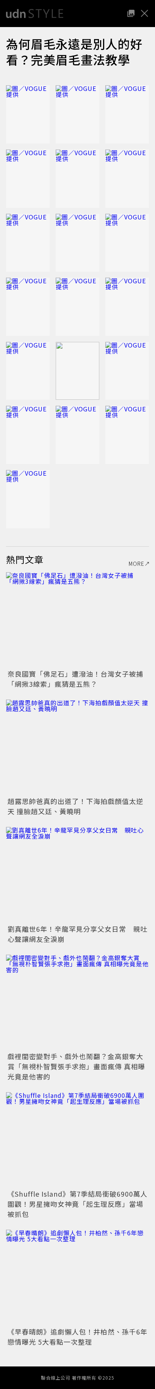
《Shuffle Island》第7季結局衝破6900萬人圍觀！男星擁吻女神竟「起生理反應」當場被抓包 (77, 1204)
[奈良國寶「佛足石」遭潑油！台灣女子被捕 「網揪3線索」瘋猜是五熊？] (77, 619)
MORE (136, 563)
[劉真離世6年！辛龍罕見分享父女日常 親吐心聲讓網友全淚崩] (77, 874)
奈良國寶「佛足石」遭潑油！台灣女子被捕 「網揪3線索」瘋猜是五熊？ (79, 679)
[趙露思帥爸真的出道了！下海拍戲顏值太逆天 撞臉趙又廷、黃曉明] (77, 747)
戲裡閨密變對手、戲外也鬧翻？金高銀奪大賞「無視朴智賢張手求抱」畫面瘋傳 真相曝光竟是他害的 (76, 1066)
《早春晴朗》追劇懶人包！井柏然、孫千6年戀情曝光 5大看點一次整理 (77, 1337)
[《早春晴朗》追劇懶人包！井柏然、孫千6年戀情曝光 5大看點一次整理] (77, 1277)
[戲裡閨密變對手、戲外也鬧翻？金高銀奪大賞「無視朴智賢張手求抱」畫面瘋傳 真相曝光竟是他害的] (77, 1002)
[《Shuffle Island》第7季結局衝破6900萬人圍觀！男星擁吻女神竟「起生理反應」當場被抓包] (77, 1139)
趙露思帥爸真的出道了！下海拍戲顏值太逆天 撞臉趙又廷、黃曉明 (75, 806)
